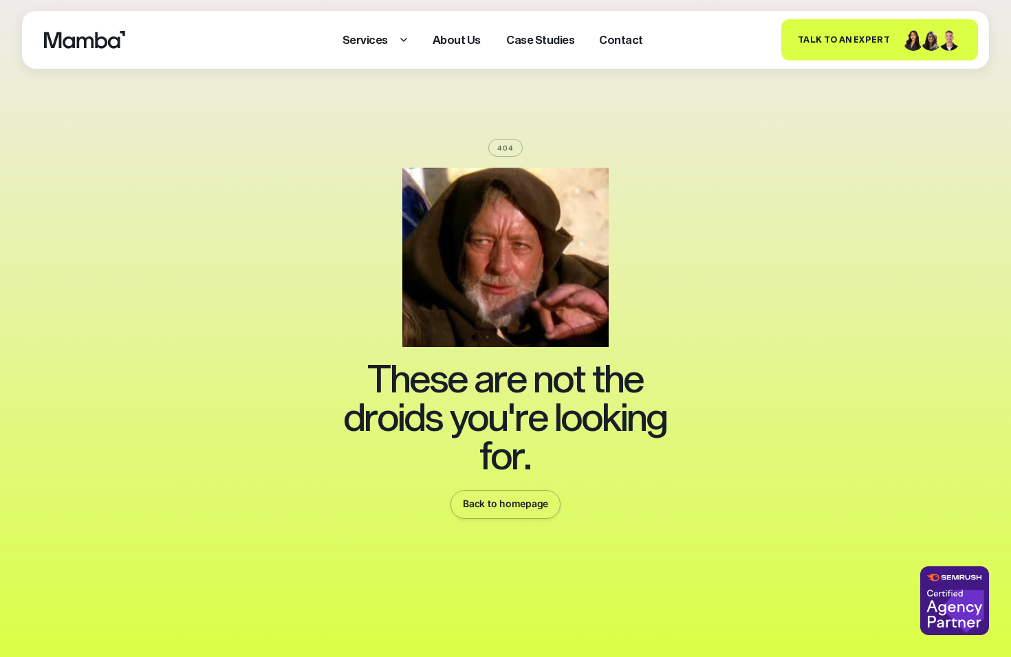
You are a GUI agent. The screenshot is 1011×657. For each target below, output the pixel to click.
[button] (375, 39)
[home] (84, 40)
